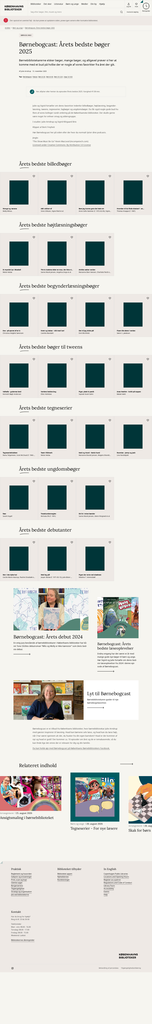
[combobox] (76, 12)
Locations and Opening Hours (116, 449)
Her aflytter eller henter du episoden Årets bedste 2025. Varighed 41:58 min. (68, 91)
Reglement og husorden (21, 447)
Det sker (48, 4)
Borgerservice (17, 458)
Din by (94, 4)
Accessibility (109, 461)
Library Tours (109, 458)
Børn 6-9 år (49, 77)
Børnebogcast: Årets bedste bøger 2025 (40, 28)
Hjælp (102, 4)
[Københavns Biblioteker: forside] (14, 8)
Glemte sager (16, 455)
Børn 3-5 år (41, 77)
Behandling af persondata (108, 541)
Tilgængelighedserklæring (131, 541)
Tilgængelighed (17, 461)
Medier (84, 4)
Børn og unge (72, 4)
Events (106, 464)
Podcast (35, 77)
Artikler (7, 28)
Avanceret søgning (132, 12)
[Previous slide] (126, 341)
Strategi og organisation (21, 464)
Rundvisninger (63, 452)
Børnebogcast (27, 77)
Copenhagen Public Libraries (116, 447)
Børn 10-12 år (58, 77)
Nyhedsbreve (63, 449)
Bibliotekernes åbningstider (22, 513)
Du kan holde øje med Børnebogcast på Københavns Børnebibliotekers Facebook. (71, 321)
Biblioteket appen (64, 447)
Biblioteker (36, 4)
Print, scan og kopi (19, 452)
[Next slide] (126, 337)
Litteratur (58, 4)
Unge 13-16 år (68, 77)
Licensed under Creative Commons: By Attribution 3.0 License (62, 145)
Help (106, 467)
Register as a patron (112, 452)
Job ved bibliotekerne (20, 467)
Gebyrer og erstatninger (21, 449)
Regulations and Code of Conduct (118, 455)
